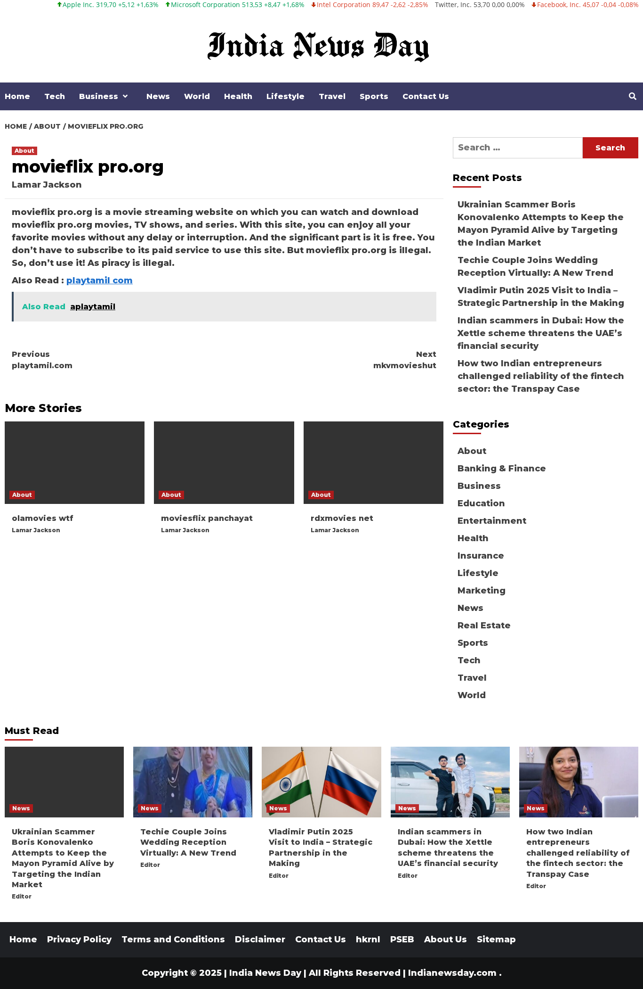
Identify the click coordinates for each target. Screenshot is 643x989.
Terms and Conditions (173, 939)
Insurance (481, 556)
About (24, 150)
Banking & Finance (502, 468)
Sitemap (496, 939)
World (197, 96)
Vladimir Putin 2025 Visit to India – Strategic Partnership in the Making (541, 296)
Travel (332, 96)
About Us (445, 939)
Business (98, 96)
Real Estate (484, 625)
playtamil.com (42, 360)
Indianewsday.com (452, 973)
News (158, 96)
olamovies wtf (42, 518)
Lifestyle (285, 96)
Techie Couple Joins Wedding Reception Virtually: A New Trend (535, 266)
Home (17, 96)
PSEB (402, 939)
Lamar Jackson (47, 185)
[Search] (632, 97)
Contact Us (425, 96)
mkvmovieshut (404, 360)
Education (481, 503)
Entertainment (492, 521)
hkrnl (368, 939)
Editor (22, 896)
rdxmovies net (342, 518)
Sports (374, 96)
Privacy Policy (79, 939)
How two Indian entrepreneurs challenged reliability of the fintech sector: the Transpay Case (541, 376)
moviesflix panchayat (207, 518)
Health (238, 96)
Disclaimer (260, 939)
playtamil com (99, 280)
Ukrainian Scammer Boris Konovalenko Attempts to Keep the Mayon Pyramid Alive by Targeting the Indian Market (541, 223)
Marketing (482, 590)
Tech (54, 96)
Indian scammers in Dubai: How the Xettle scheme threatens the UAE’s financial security (541, 333)
